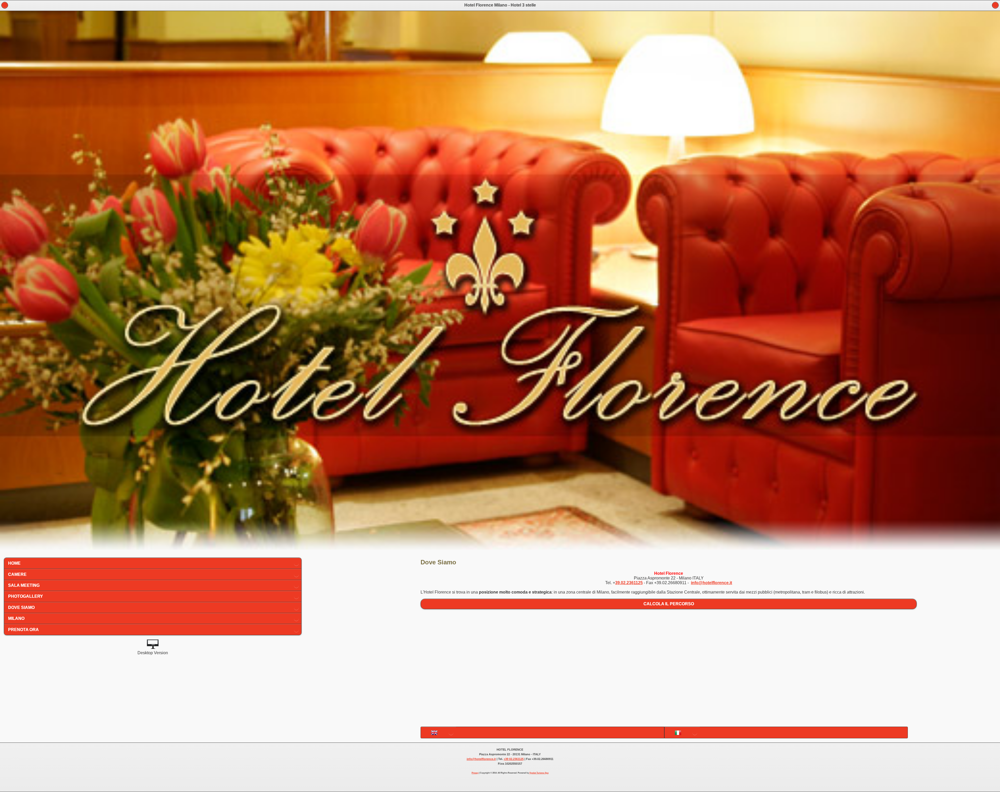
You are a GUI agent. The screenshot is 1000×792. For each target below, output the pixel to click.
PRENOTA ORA (23, 629)
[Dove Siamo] (682, 732)
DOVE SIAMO (21, 607)
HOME (14, 563)
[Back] (995, 5)
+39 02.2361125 (514, 758)
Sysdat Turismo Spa (538, 773)
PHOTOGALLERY (25, 596)
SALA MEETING (24, 585)
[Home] (4, 5)
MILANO (16, 618)
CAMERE (17, 574)
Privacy (475, 773)
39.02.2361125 (629, 583)
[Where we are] (438, 732)
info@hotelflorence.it (711, 583)
